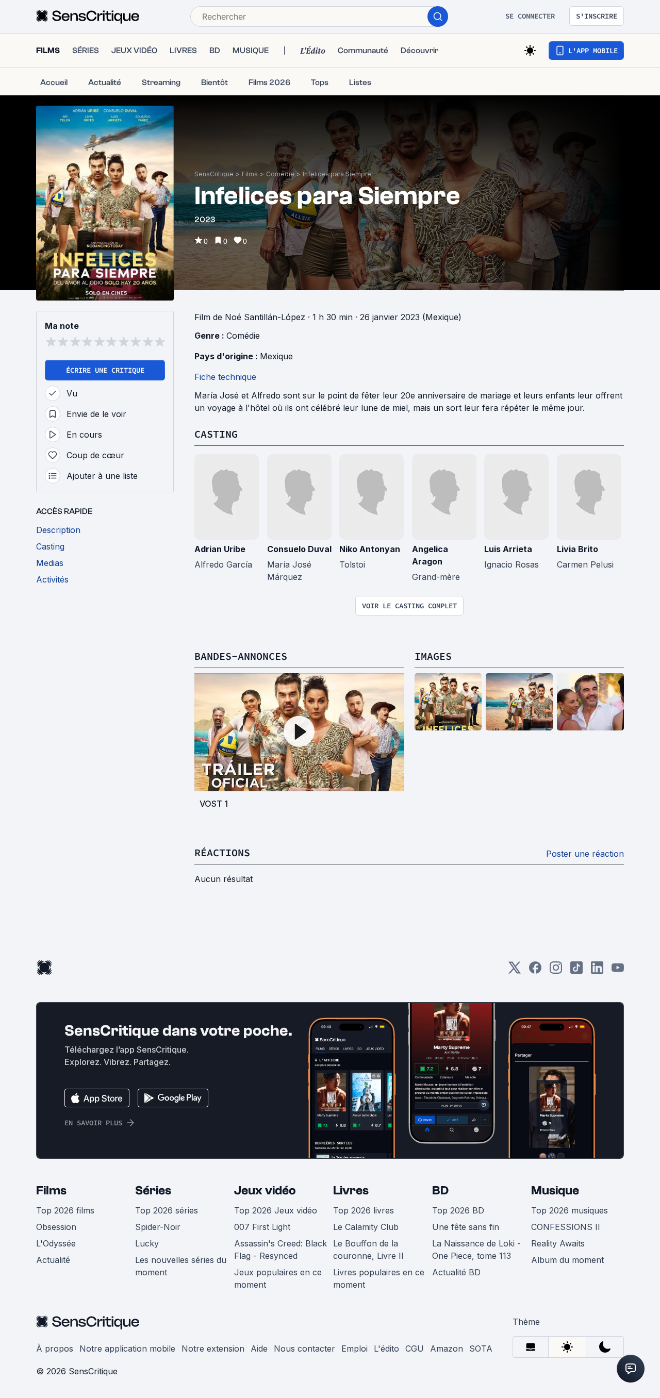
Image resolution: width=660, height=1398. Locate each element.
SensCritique (214, 174)
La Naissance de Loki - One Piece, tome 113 (476, 1249)
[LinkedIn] (597, 971)
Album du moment (567, 1260)
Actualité (53, 1260)
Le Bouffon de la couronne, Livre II (368, 1249)
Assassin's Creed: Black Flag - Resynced (280, 1249)
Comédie (280, 174)
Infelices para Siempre (337, 174)
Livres (351, 1190)
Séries (153, 1190)
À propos (54, 1348)
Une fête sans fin (465, 1227)
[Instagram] (556, 971)
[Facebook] (535, 971)
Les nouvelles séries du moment (180, 1266)
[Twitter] (514, 971)
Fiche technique (225, 377)
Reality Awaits (558, 1243)
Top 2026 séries (166, 1210)
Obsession (56, 1227)
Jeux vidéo (265, 1190)
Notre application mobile (127, 1348)
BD (440, 1190)
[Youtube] (618, 971)
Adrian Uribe (219, 549)
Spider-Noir (157, 1227)
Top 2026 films (65, 1210)
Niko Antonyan (369, 549)
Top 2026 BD (458, 1210)
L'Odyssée (56, 1243)
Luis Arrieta (508, 549)
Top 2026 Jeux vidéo (275, 1210)
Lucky (147, 1243)
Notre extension (213, 1348)
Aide (259, 1348)
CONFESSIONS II (565, 1227)
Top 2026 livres (363, 1210)
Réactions (222, 852)
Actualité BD (456, 1272)
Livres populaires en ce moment (378, 1278)
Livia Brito (577, 549)
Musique (555, 1190)
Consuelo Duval (299, 549)
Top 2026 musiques (569, 1210)
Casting (216, 433)
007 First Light (262, 1227)
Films (250, 174)
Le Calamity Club (366, 1227)
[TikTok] (576, 971)
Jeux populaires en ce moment (278, 1278)
